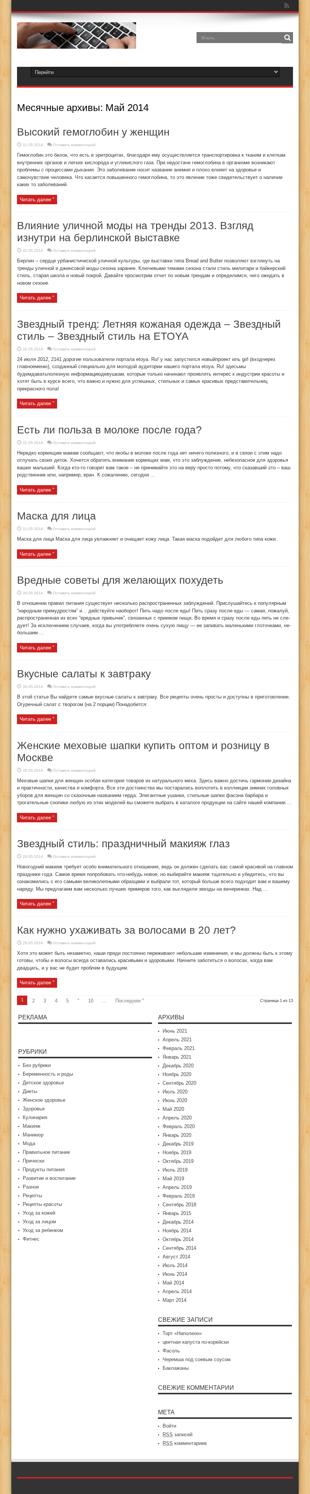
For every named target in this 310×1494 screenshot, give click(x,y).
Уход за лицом (39, 1221)
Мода (29, 1143)
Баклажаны (176, 1368)
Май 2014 (173, 1283)
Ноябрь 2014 (177, 1230)
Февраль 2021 (179, 1048)
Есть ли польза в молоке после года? (109, 430)
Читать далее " (37, 199)
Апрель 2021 (177, 1039)
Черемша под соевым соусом (197, 1359)
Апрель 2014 (177, 1291)
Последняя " (129, 1001)
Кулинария (35, 1117)
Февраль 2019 (179, 1196)
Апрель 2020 (177, 1118)
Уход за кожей (39, 1213)
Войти (169, 1426)
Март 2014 (174, 1300)
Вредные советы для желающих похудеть (120, 580)
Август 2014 (176, 1257)
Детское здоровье (43, 1082)
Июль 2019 (175, 1170)
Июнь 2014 (175, 1274)
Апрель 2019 (177, 1187)
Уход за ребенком (43, 1230)
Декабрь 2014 (178, 1222)
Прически (33, 1161)
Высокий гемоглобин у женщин (93, 132)
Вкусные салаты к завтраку (84, 674)
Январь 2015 (177, 1213)
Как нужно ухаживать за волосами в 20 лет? (126, 930)
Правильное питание (46, 1152)
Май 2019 (173, 1178)
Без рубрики (37, 1065)
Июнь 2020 (175, 1100)
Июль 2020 (175, 1092)
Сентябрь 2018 (179, 1204)
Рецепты (32, 1195)
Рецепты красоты (42, 1204)
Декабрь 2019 (178, 1144)
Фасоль (171, 1351)
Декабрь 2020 (178, 1065)
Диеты (30, 1091)
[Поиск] (287, 37)
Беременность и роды (48, 1074)
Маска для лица (56, 516)
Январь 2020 (177, 1135)
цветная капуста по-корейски (196, 1342)
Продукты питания (44, 1169)
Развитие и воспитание (49, 1178)
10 (90, 1001)
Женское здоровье (44, 1100)
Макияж (31, 1126)
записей (177, 1434)
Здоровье (34, 1109)
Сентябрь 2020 (179, 1083)
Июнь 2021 (175, 1031)
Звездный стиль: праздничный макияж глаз (123, 844)
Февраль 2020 (179, 1126)
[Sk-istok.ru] (76, 43)
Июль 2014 (175, 1265)
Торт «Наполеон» (182, 1333)
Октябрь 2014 (178, 1239)
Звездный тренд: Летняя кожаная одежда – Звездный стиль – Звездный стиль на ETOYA (149, 330)
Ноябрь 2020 (177, 1074)
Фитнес (31, 1239)
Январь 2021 (177, 1057)
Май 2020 (173, 1109)
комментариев (185, 1443)
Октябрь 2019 (178, 1161)
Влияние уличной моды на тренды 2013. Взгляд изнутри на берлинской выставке (135, 232)
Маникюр (33, 1135)
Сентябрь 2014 (179, 1248)
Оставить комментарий (74, 145)
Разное (31, 1187)
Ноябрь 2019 (177, 1152)
